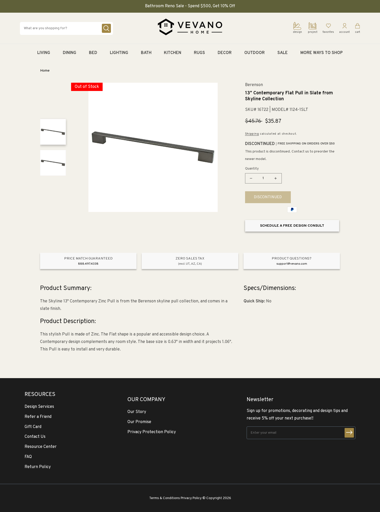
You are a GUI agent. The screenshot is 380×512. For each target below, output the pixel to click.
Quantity (252, 169)
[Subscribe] (349, 433)
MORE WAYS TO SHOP (321, 53)
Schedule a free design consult (292, 226)
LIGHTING (119, 53)
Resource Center (41, 446)
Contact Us (35, 436)
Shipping (252, 134)
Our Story (136, 412)
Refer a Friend (38, 416)
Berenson (254, 85)
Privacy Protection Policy (151, 432)
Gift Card (33, 427)
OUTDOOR (254, 53)
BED (93, 53)
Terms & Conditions (164, 498)
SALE (282, 53)
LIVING (43, 53)
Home (45, 70)
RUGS (199, 53)
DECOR (225, 53)
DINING (69, 53)
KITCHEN (172, 53)
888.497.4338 (88, 264)
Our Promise (139, 422)
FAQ (28, 457)
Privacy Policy (191, 498)
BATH (146, 53)
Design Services (39, 406)
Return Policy (38, 467)
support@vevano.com (291, 264)
